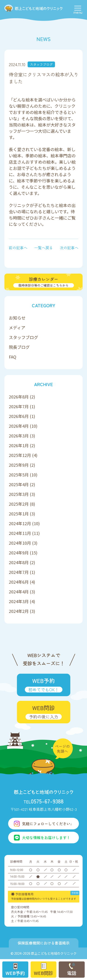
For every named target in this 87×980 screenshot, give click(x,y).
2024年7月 (19, 572)
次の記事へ (69, 247)
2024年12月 (20, 523)
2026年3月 (19, 436)
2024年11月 (20, 533)
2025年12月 (20, 455)
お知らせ (17, 318)
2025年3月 (19, 494)
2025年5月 (19, 475)
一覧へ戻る (43, 247)
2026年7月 (19, 406)
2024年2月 (19, 611)
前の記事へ (18, 247)
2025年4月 (19, 484)
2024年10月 (20, 543)
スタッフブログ (41, 64)
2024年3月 (19, 601)
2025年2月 (19, 504)
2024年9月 (19, 553)
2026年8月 (19, 397)
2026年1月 (19, 445)
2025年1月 (19, 514)
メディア (17, 327)
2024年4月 (19, 592)
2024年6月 (19, 582)
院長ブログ (19, 347)
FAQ (12, 357)
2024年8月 (19, 562)
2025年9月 (19, 465)
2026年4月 (19, 426)
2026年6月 (19, 416)
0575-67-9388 (43, 801)
